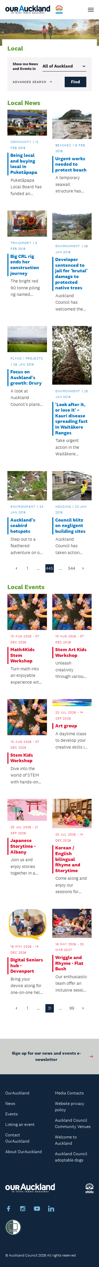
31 (49, 1008)
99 (71, 1008)
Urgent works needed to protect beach (71, 164)
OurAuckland (17, 1093)
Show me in (25, 66)
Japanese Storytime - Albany (23, 846)
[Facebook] (8, 1209)
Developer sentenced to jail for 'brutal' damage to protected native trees (71, 274)
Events (11, 1114)
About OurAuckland (23, 1151)
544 (71, 568)
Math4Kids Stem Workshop (22, 655)
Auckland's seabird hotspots (22, 525)
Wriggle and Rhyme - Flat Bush (69, 963)
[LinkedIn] (51, 1209)
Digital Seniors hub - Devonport (26, 965)
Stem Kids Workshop (21, 758)
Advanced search (29, 82)
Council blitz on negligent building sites (70, 525)
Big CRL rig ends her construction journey (24, 265)
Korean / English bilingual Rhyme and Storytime (67, 859)
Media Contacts (69, 1093)
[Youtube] (37, 1209)
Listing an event (20, 1124)
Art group (66, 726)
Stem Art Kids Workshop (71, 652)
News (10, 1103)
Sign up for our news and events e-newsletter (46, 1056)
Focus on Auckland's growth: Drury (26, 377)
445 (49, 568)
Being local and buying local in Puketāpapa (23, 164)
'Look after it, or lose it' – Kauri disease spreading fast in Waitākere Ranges (71, 419)
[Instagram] (23, 1209)
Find (75, 82)
